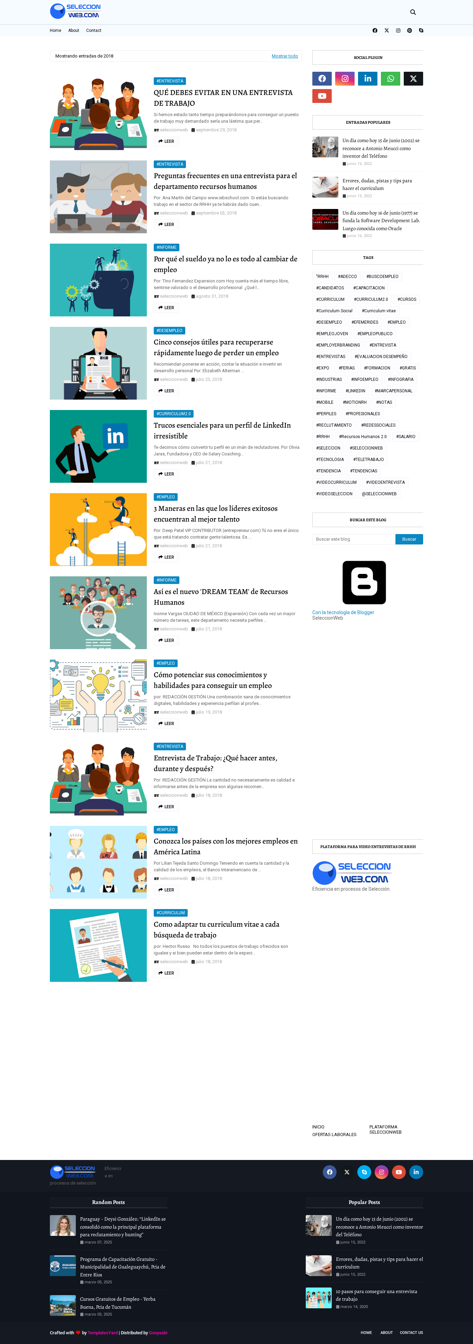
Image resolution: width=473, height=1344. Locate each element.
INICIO (318, 1126)
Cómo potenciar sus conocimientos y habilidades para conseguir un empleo (213, 680)
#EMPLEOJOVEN (332, 333)
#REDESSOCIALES (378, 425)
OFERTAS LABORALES (334, 1134)
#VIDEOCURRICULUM (336, 482)
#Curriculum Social (334, 310)
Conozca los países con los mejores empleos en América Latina (226, 846)
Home (55, 30)
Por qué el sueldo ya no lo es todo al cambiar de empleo (225, 264)
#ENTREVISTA (170, 81)
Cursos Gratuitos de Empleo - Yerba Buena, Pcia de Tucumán (117, 1302)
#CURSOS (407, 299)
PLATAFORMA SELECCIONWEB (385, 1129)
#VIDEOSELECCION (334, 493)
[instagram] (398, 30)
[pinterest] (409, 30)
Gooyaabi (158, 1332)
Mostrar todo (285, 56)
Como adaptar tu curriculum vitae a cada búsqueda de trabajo (216, 929)
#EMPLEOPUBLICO (375, 333)
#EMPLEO (166, 497)
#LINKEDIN (355, 391)
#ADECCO (347, 276)
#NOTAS (384, 402)
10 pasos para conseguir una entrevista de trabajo (376, 1295)
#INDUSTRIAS (329, 379)
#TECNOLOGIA (330, 459)
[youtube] (322, 96)
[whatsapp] (390, 79)
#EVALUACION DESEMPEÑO (381, 356)
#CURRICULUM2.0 (174, 413)
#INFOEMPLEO (364, 379)
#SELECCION (328, 448)
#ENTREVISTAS (330, 356)
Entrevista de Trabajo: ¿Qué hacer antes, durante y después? (215, 763)
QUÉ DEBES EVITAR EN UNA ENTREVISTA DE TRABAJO (223, 97)
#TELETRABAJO (368, 459)
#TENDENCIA (328, 471)
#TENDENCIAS (363, 471)
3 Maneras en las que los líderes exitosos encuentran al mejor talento (216, 513)
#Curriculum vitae (379, 310)
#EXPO (322, 368)
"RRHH (322, 276)
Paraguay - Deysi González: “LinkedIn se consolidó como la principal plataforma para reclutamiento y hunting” (123, 1226)
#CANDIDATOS (330, 288)
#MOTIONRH (355, 402)
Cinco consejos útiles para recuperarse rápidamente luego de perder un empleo (216, 347)
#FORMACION (377, 368)
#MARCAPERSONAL (393, 391)
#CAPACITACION (369, 288)
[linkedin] (367, 79)
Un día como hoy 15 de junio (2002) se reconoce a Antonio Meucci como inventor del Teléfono (381, 148)
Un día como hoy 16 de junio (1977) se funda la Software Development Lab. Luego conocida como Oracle (381, 220)
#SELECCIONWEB (366, 448)
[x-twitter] (387, 30)
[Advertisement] (392, 681)
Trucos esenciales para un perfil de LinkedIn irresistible (222, 430)
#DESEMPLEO (169, 330)
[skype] (420, 30)
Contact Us (411, 1332)
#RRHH (323, 436)
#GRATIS (408, 368)
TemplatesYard (103, 1332)
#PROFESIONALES (363, 413)
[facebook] (375, 30)
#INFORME (167, 247)
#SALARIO (406, 436)
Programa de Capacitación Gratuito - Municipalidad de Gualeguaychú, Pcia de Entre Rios (123, 1267)
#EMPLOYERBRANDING (338, 345)
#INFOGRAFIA (400, 379)
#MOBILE (324, 402)
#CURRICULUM (171, 912)
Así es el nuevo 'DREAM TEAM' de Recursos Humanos (221, 597)
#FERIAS (347, 368)
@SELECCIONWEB (379, 493)
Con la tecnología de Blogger (343, 612)
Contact (93, 30)
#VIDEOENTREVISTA (385, 482)
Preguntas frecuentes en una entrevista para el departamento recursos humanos (225, 181)
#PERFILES (326, 413)
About (73, 30)
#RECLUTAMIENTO (334, 425)
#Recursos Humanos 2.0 (363, 436)
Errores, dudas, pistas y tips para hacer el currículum (377, 184)
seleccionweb (174, 129)
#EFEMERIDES (364, 322)
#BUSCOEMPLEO (382, 276)
